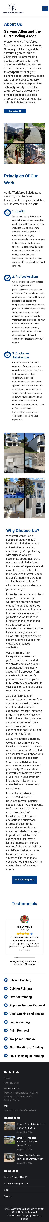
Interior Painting (20, 980)
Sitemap (11, 1215)
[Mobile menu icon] (45, 8)
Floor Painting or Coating (26, 1047)
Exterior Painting (21, 997)
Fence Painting (20, 1022)
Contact (7, 1196)
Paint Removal (19, 1030)
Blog (6, 1190)
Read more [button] (24, 950)
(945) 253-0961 (11, 1083)
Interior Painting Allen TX (16, 1177)
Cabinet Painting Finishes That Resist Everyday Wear (30, 1157)
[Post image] (9, 1126)
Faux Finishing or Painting (27, 1056)
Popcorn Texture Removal (27, 1005)
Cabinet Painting (21, 988)
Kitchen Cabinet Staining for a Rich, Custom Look (31, 1126)
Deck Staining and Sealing (27, 1013)
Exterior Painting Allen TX (16, 1183)
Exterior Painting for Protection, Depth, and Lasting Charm (27, 1141)
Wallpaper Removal (22, 1039)
